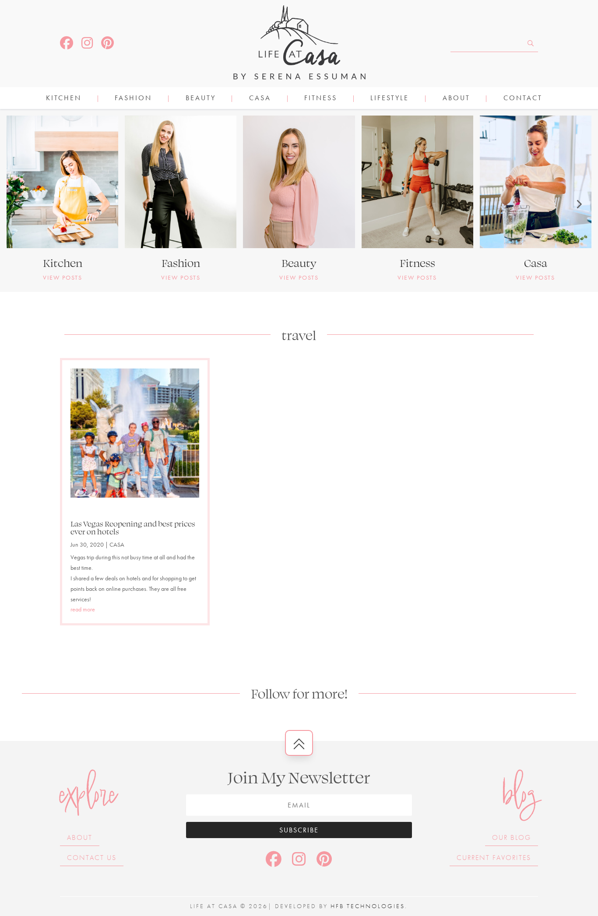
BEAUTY (201, 98)
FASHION (133, 98)
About (456, 98)
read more (82, 609)
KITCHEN (63, 98)
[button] (20, 204)
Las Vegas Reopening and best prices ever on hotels (132, 527)
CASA (260, 98)
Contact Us (91, 857)
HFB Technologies (368, 906)
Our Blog (511, 837)
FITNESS (320, 98)
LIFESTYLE (389, 98)
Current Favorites (494, 857)
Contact (522, 98)
